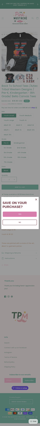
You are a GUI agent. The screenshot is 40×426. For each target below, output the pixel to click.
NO (20, 222)
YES (19, 214)
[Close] (36, 199)
